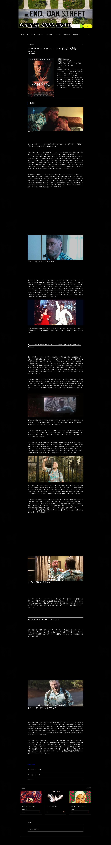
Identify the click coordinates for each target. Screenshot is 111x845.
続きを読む (75, 34)
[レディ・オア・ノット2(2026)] (31, 800)
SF (27, 34)
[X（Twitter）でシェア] (32, 777)
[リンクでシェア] (39, 777)
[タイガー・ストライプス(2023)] (80, 800)
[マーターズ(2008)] (55, 800)
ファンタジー (49, 34)
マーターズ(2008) (51, 809)
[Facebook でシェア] (28, 777)
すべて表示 (88, 790)
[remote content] (55, 765)
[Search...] (81, 26)
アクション (40, 34)
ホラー (33, 34)
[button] (89, 34)
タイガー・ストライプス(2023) (78, 810)
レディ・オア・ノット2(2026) (28, 810)
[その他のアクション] (82, 45)
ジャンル (22, 34)
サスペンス (58, 34)
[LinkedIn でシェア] (35, 777)
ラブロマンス (67, 34)
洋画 (40, 772)
